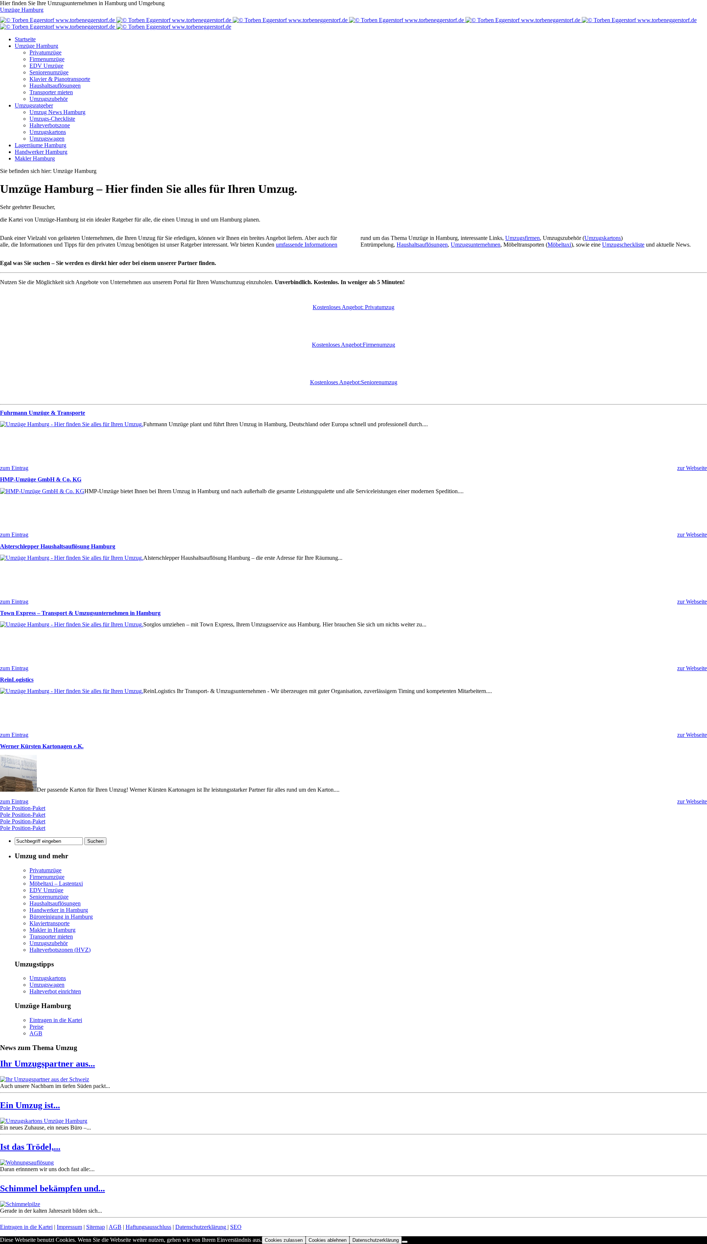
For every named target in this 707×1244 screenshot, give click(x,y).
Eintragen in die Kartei (55, 1020)
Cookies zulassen (284, 1240)
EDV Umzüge (46, 66)
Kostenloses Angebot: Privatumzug (353, 307)
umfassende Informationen (306, 244)
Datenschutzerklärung (201, 1227)
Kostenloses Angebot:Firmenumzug (353, 345)
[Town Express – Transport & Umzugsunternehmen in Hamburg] (71, 624)
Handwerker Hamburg (41, 152)
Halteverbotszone (49, 125)
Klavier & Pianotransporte (59, 79)
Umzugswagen (46, 138)
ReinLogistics (17, 679)
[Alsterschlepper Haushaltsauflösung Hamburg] (71, 558)
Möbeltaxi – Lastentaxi (56, 883)
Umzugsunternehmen (475, 244)
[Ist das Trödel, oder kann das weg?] (27, 1162)
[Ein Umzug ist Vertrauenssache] (43, 1121)
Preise (36, 1027)
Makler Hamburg (35, 158)
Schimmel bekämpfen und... (52, 1188)
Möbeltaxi (559, 244)
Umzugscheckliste (623, 244)
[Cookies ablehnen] (405, 1242)
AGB (35, 1033)
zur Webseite (692, 468)
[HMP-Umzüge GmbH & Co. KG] (42, 491)
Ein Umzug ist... (30, 1105)
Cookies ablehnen (328, 1240)
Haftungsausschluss (148, 1227)
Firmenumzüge (46, 59)
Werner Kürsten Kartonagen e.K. (42, 746)
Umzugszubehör (48, 99)
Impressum (69, 1227)
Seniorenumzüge (48, 72)
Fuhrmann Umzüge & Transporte (42, 413)
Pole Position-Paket (22, 808)
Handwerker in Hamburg (58, 910)
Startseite (25, 39)
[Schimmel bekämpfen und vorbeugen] (20, 1204)
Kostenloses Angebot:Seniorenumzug (353, 382)
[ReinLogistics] (71, 691)
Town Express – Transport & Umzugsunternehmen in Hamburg (80, 613)
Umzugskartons (47, 132)
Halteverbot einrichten (55, 991)
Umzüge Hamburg (21, 10)
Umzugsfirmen (522, 238)
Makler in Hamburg (52, 930)
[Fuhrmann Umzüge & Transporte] (71, 424)
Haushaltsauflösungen (55, 85)
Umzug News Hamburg (57, 112)
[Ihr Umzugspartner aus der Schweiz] (44, 1079)
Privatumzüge (45, 52)
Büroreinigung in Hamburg (61, 916)
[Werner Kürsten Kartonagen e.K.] (18, 790)
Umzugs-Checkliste (52, 119)
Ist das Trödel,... (30, 1147)
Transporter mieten (51, 92)
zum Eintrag (14, 468)
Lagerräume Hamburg (40, 145)
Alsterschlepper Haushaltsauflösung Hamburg (57, 546)
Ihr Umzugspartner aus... (47, 1063)
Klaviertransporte (49, 923)
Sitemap (95, 1227)
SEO (236, 1227)
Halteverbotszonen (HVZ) (60, 950)
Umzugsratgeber (34, 105)
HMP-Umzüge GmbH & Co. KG (40, 479)
